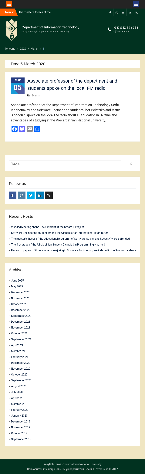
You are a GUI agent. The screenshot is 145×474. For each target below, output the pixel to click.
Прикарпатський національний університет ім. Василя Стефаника (67, 469)
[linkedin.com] (130, 12)
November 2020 (20, 368)
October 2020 (19, 374)
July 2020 (17, 392)
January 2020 (19, 415)
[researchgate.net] (136, 12)
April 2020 (17, 398)
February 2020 (19, 409)
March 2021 (18, 351)
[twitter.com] (123, 12)
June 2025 (17, 280)
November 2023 (20, 298)
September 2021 (21, 339)
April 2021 (17, 345)
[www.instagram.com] (117, 12)
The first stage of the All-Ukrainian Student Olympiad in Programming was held (58, 244)
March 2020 (18, 403)
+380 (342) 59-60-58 (125, 27)
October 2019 (19, 433)
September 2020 (21, 380)
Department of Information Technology (50, 27)
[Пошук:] (66, 163)
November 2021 (20, 327)
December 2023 (20, 292)
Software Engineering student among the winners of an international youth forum (60, 232)
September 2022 (21, 315)
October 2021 (19, 333)
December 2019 (20, 421)
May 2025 (17, 286)
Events (36, 95)
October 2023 (19, 304)
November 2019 (20, 427)
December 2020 (20, 362)
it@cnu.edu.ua (121, 31)
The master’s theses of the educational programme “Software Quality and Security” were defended (70, 238)
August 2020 (18, 386)
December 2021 (20, 321)
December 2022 (20, 309)
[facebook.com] (110, 12)
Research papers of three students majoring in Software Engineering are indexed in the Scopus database (73, 250)
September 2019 (21, 439)
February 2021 (19, 356)
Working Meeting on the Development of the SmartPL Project (47, 226)
